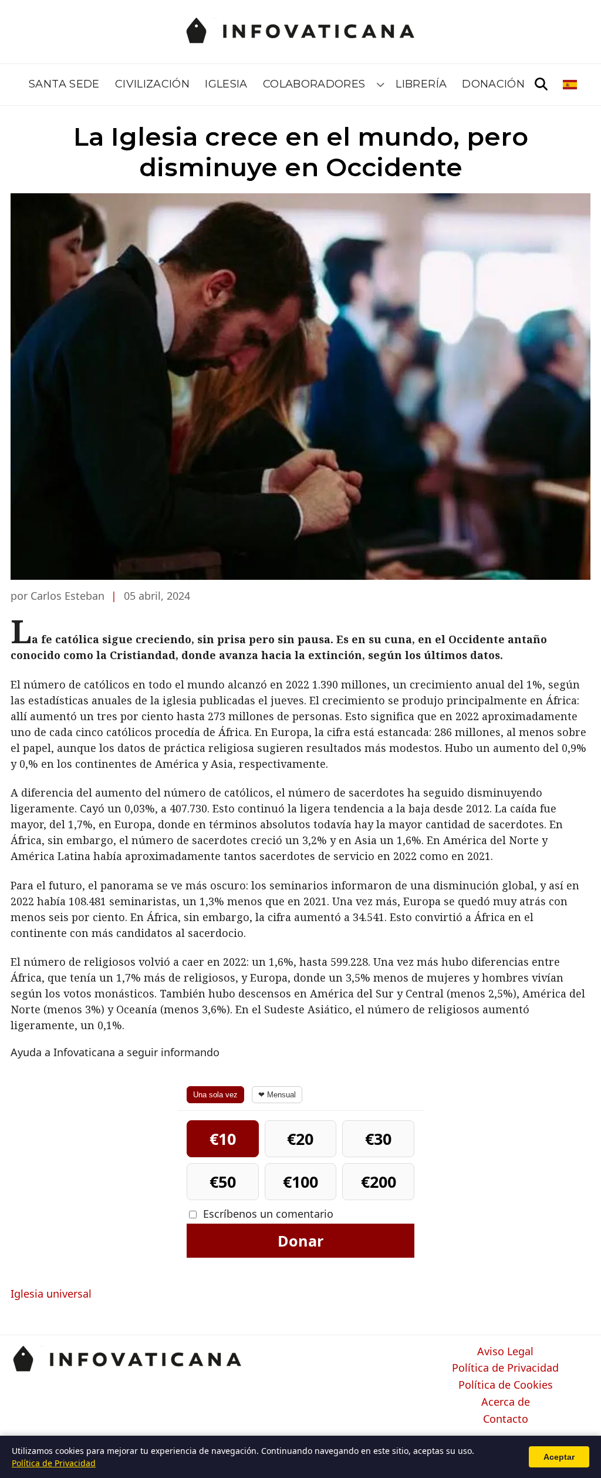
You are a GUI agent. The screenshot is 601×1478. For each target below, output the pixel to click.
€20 (300, 1139)
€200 (378, 1182)
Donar (300, 1241)
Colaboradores (314, 84)
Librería (421, 84)
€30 (378, 1139)
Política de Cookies (505, 1385)
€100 (300, 1182)
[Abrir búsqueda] (541, 84)
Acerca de (505, 1402)
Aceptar (559, 1457)
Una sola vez (215, 1094)
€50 (223, 1182)
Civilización (152, 84)
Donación (493, 84)
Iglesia (226, 84)
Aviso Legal (505, 1352)
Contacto (505, 1419)
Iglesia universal (51, 1293)
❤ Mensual (277, 1094)
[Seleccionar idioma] (571, 84)
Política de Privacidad (505, 1368)
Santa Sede (64, 84)
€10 (223, 1139)
